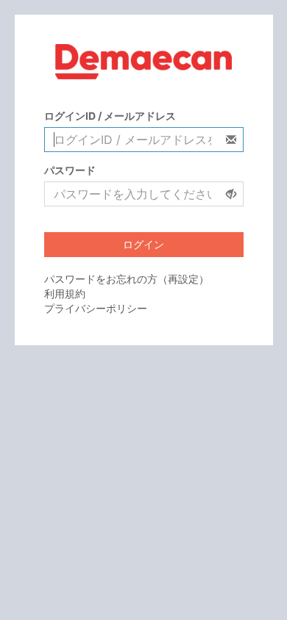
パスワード (70, 170)
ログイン (143, 244)
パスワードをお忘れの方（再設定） (126, 279)
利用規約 (64, 293)
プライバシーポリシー (95, 308)
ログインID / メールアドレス (110, 115)
